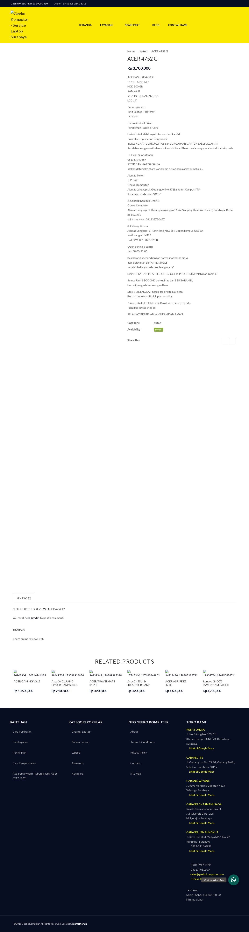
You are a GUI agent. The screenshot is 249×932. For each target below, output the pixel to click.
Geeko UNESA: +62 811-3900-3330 (29, 3)
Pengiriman (19, 752)
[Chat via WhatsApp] (233, 879)
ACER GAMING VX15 (27, 681)
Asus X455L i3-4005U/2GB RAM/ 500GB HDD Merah (139, 683)
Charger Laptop (81, 731)
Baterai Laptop (80, 742)
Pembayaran (20, 742)
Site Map (135, 773)
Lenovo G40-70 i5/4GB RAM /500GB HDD (216, 683)
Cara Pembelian (22, 731)
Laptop (143, 51)
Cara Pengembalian (24, 763)
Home (131, 51)
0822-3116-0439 (200, 846)
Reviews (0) (24, 598)
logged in (33, 617)
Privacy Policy (138, 752)
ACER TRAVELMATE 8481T (102, 683)
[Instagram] (231, 3)
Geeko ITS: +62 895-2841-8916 (69, 3)
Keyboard (77, 773)
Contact (135, 763)
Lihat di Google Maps (202, 748)
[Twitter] (232, 341)
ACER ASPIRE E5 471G (175, 683)
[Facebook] (236, 3)
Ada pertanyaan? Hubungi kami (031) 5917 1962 (35, 776)
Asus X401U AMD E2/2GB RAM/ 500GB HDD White (65, 683)
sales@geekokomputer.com (206, 874)
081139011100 (199, 869)
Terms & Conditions (142, 742)
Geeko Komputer (201, 878)
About (134, 731)
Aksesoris (78, 763)
